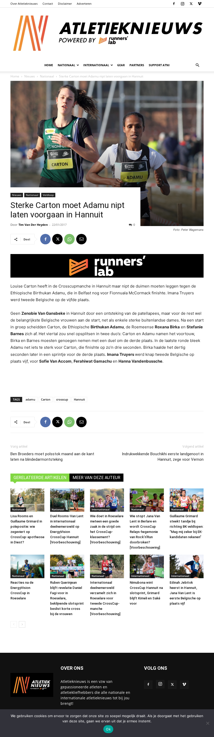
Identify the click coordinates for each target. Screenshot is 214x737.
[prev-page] (13, 624)
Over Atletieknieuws (24, 3)
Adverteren (84, 3)
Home (48, 65)
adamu (30, 399)
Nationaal (32, 195)
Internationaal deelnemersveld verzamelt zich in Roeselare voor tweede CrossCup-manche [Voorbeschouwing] (105, 598)
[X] (191, 3)
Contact (48, 3)
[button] (197, 65)
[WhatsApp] (69, 239)
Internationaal (101, 509)
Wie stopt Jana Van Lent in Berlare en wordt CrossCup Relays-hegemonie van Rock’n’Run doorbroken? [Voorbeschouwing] (145, 531)
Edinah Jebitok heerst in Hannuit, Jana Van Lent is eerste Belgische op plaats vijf (185, 593)
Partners (136, 65)
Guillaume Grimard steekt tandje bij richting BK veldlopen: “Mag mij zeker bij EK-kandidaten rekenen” (186, 526)
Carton (45, 399)
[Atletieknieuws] (107, 33)
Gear (121, 65)
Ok (108, 729)
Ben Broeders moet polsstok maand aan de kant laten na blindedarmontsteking (52, 457)
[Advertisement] (107, 379)
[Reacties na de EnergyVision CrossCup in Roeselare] (27, 566)
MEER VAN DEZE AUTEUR (96, 477)
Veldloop (48, 195)
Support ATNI (159, 65)
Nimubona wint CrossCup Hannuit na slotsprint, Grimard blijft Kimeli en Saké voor (146, 593)
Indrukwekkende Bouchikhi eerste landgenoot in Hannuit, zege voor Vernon (163, 457)
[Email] (81, 239)
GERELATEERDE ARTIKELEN (40, 477)
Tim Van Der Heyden (33, 225)
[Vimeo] (200, 3)
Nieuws (16, 195)
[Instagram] (182, 3)
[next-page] (22, 624)
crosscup (62, 399)
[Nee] (207, 723)
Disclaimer (65, 3)
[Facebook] (174, 3)
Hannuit (79, 399)
